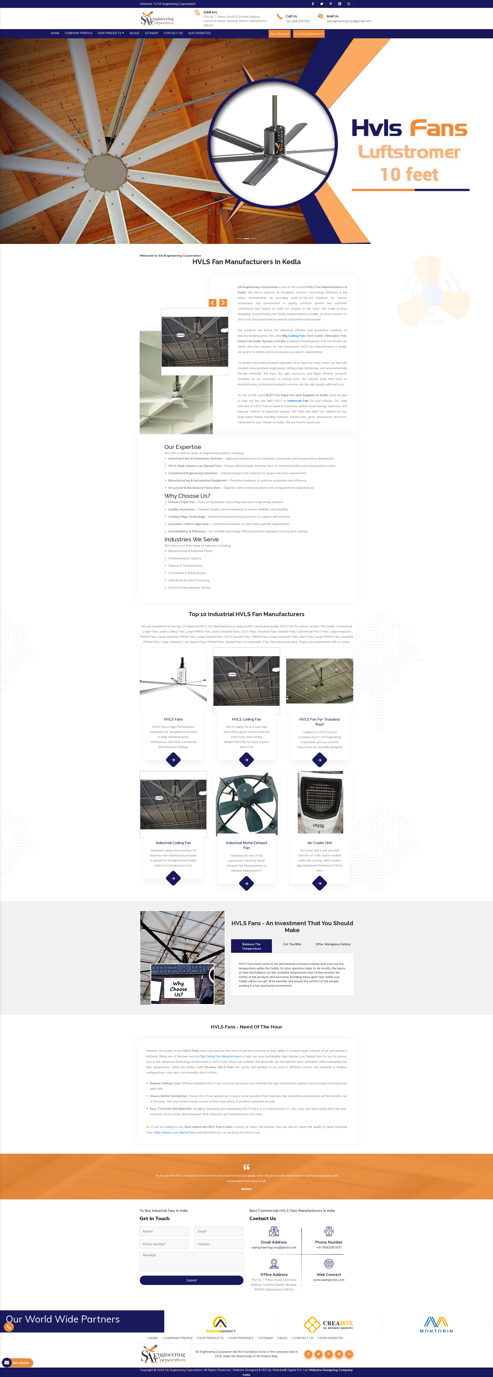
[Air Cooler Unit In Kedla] (320, 883)
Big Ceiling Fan (294, 336)
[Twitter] (320, 4)
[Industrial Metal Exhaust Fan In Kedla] (246, 883)
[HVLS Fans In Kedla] (173, 760)
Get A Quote (278, 33)
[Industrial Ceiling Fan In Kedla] (173, 878)
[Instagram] (347, 4)
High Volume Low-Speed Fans (175, 1132)
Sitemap (266, 1338)
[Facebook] (311, 4)
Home (153, 1338)
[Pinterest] (329, 4)
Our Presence (241, 1338)
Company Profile (178, 1338)
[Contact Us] (9, 1333)
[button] (37, 141)
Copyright (146, 1370)
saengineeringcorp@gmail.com (349, 21)
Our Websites (331, 1338)
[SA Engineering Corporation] (158, 18)
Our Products (211, 1338)
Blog (282, 1338)
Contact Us (303, 1338)
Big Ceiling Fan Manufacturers (220, 1056)
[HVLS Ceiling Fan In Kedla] (246, 760)
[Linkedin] (338, 4)
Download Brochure (308, 33)
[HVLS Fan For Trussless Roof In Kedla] (320, 760)
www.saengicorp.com (329, 1280)
